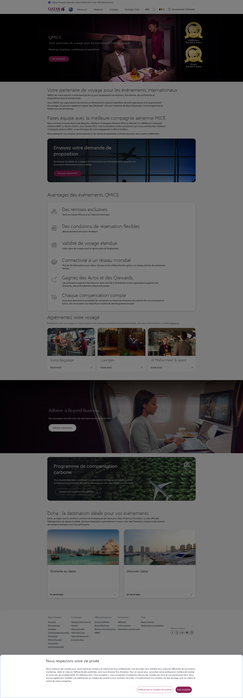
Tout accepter (183, 690)
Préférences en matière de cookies (155, 690)
